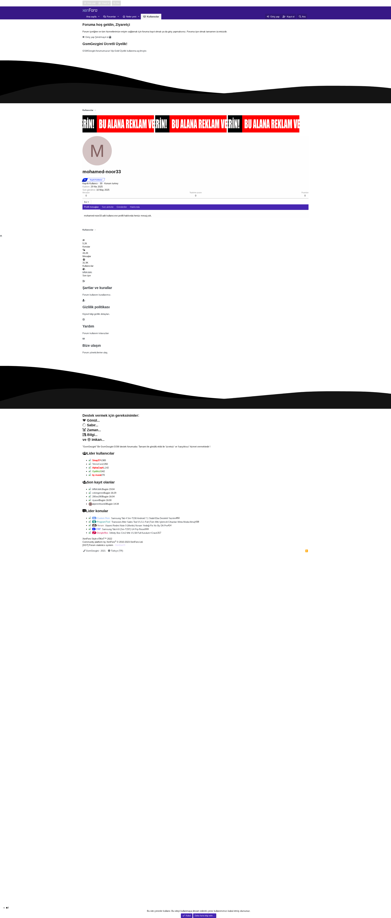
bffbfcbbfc (87, 272)
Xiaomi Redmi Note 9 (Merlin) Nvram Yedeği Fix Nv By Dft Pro (132, 525)
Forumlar (111, 16)
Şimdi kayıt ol (102, 37)
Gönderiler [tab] (122, 207)
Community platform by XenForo (112, 542)
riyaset (95, 500)
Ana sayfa (91, 16)
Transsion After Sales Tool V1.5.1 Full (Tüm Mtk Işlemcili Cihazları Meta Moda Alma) (146, 522)
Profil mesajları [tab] (91, 207)
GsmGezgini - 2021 (95, 550)
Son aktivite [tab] (107, 207)
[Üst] (1, 236)
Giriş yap (90, 37)
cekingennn (98, 493)
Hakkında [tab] (135, 207)
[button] (99, 16)
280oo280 (97, 496)
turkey (115, 183)
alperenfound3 (99, 504)
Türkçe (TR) (116, 550)
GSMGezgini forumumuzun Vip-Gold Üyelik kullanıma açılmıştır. (114, 50)
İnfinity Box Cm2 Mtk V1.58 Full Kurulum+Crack (127, 533)
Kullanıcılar (153, 16)
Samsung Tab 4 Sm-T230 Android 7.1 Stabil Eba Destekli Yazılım (136, 518)
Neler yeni (131, 16)
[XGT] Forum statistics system (103, 545)
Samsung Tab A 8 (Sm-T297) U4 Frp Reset (120, 529)
